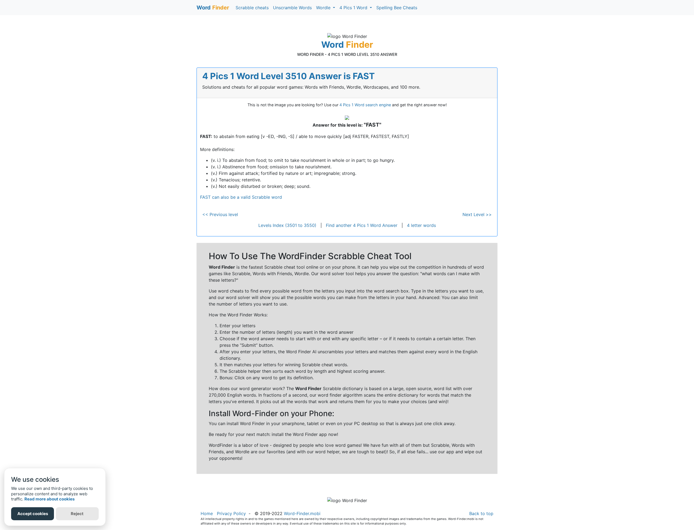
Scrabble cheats (252, 7)
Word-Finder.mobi (302, 513)
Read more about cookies (49, 499)
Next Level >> (477, 214)
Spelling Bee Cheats (396, 7)
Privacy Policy (231, 513)
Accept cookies (32, 513)
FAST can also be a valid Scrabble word (241, 197)
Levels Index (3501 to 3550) (287, 225)
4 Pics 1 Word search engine (365, 104)
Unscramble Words (292, 7)
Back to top (481, 513)
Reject (77, 513)
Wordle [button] (324, 7)
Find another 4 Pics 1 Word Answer (361, 225)
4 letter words (421, 225)
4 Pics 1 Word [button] (354, 7)
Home (207, 513)
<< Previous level (220, 214)
